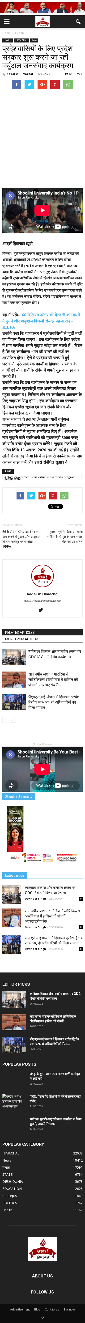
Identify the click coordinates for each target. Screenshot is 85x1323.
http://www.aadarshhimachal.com (42, 600)
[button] (78, 21)
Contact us (52, 1309)
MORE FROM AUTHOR (21, 639)
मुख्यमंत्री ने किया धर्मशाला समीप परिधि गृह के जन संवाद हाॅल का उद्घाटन (65, 537)
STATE (7, 1174)
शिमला (34, 40)
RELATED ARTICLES (20, 632)
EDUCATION (12, 1188)
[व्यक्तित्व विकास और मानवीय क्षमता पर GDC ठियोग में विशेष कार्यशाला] (14, 657)
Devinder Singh (35, 898)
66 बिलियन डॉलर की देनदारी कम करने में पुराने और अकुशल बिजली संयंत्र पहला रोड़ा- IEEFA (41, 321)
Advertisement (20, 1309)
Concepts (9, 1195)
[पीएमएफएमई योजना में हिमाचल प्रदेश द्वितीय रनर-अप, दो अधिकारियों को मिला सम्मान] (14, 702)
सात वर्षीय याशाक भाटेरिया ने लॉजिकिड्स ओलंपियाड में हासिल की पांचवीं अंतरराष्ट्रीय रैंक (53, 679)
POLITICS (9, 1202)
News (6, 1160)
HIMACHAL (21, 40)
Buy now (69, 1309)
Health (7, 40)
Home (6, 33)
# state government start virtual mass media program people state (40, 477)
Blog (37, 1309)
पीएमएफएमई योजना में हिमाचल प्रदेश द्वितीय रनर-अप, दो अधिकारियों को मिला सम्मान (54, 702)
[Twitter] (43, 610)
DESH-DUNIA (12, 1181)
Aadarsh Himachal (20, 74)
